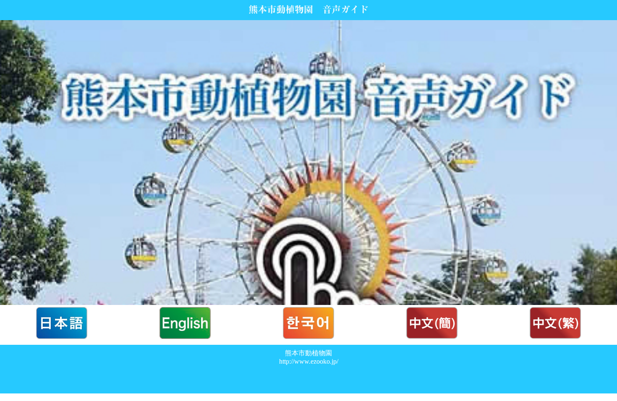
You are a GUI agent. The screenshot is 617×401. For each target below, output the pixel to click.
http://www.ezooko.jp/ (308, 361)
